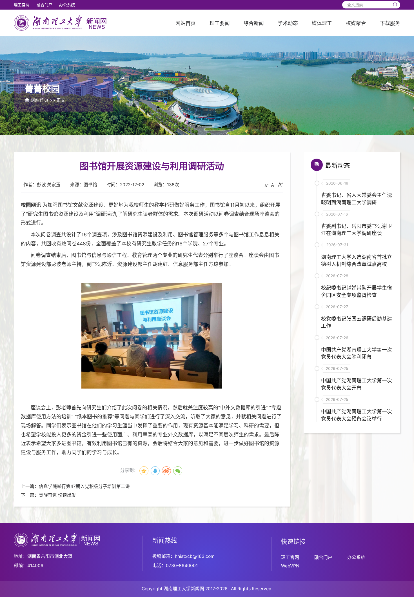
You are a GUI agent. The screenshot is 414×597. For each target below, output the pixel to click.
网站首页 (185, 23)
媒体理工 (322, 23)
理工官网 (22, 5)
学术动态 (288, 23)
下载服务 (390, 23)
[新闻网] (61, 22)
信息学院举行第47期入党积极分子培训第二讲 (84, 486)
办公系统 (67, 5)
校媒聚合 (356, 23)
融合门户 (44, 5)
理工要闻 (220, 23)
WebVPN (290, 566)
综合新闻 (254, 23)
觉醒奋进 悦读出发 (57, 495)
